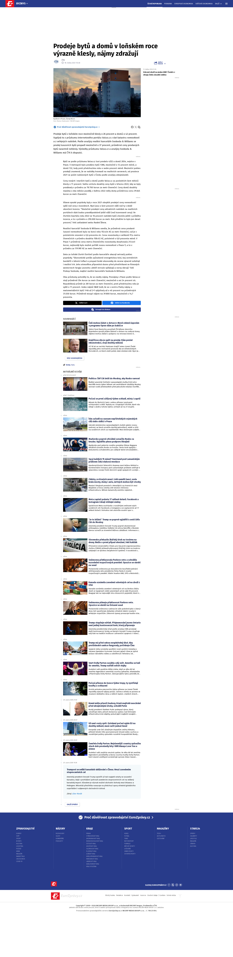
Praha (88, 833)
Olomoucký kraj (92, 849)
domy (68, 365)
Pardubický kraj (92, 859)
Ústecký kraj (91, 843)
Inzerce (143, 895)
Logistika (19, 846)
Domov (18, 833)
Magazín (19, 854)
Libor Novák (77, 794)
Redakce (119, 895)
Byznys (21, 3)
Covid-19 (19, 861)
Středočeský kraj (92, 836)
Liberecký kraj (91, 861)
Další (217, 4)
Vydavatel (135, 895)
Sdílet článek (160, 62)
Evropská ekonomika (183, 4)
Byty (73, 365)
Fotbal (126, 836)
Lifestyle (193, 838)
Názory (60, 828)
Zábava (192, 843)
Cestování (160, 838)
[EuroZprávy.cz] (11, 3)
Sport (18, 838)
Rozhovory (60, 833)
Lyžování (127, 849)
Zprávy (192, 833)
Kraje (89, 828)
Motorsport (129, 841)
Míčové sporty (129, 846)
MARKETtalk (20, 856)
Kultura (19, 843)
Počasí (18, 849)
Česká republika (154, 4)
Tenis (126, 838)
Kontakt (127, 895)
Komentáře (60, 838)
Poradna (168, 4)
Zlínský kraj (90, 854)
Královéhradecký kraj (94, 856)
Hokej (126, 833)
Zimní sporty (129, 851)
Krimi (18, 851)
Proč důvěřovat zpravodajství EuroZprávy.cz (77, 127)
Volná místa (171, 895)
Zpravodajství (25, 828)
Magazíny (163, 828)
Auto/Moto (161, 836)
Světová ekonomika (204, 4)
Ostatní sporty (130, 854)
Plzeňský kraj (91, 851)
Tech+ (159, 833)
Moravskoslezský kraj (94, 841)
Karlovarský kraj (92, 864)
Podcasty (59, 841)
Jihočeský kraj (91, 846)
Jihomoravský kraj (93, 838)
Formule (127, 843)
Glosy (58, 836)
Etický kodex (110, 895)
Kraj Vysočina (91, 866)
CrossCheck (20, 859)
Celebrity (193, 836)
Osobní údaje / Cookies (156, 895)
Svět (18, 836)
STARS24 (195, 828)
